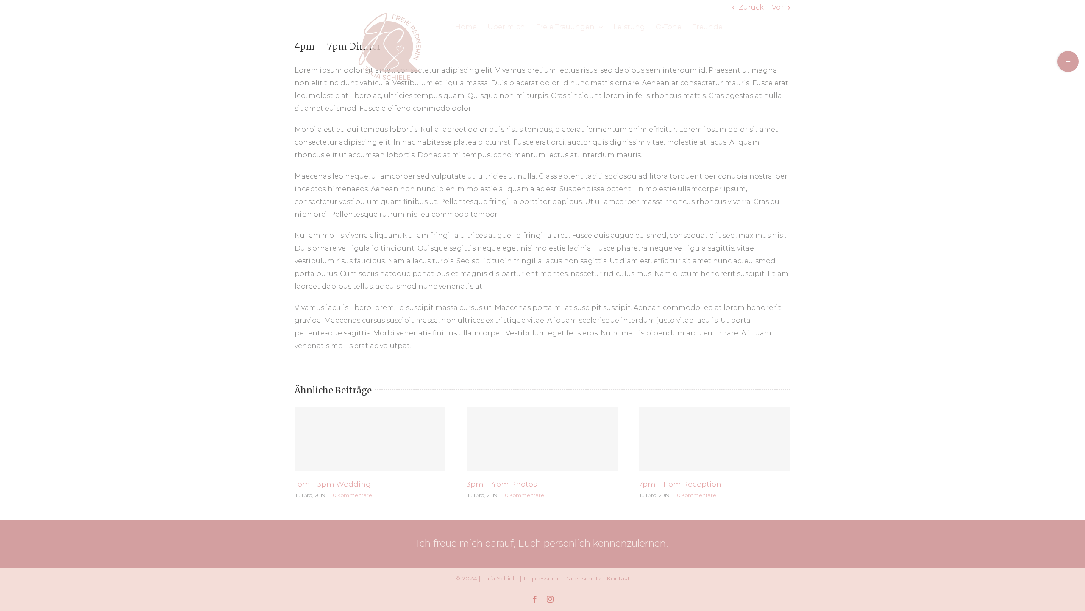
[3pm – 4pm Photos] (542, 439)
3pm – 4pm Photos (502, 484)
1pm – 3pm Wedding (333, 484)
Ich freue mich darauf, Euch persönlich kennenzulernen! (542, 543)
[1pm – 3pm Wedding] (370, 439)
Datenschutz (582, 578)
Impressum (540, 578)
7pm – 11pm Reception (680, 484)
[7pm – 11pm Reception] (714, 439)
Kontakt (618, 578)
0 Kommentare (352, 495)
